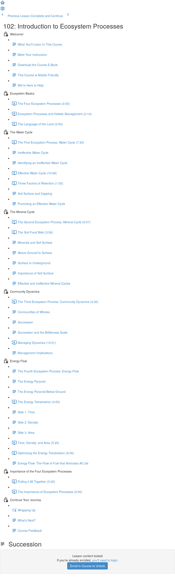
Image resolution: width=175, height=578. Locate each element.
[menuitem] (2, 10)
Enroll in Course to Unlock (87, 566)
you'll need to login (104, 560)
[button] (2, 4)
